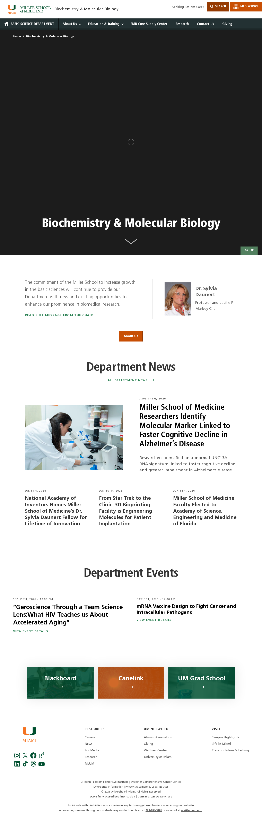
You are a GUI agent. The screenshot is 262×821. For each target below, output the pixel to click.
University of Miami (158, 757)
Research (182, 24)
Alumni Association (158, 737)
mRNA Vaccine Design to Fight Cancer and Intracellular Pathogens (186, 609)
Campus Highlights (225, 737)
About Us (70, 24)
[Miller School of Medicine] (29, 9)
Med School (246, 7)
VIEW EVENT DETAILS (30, 631)
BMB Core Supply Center (149, 24)
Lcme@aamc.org (161, 796)
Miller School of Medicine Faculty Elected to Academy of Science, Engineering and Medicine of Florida (205, 511)
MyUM (89, 764)
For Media (92, 750)
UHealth (86, 782)
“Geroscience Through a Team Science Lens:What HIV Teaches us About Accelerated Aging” (68, 615)
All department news (128, 380)
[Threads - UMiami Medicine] (34, 766)
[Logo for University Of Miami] (29, 735)
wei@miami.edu (191, 810)
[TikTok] (26, 766)
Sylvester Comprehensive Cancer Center (156, 782)
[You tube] (41, 766)
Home (17, 36)
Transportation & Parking (230, 750)
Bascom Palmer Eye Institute (111, 782)
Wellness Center (155, 750)
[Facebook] (18, 757)
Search (220, 6)
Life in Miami (221, 744)
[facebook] (34, 757)
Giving (227, 24)
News (88, 744)
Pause (249, 250)
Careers (90, 737)
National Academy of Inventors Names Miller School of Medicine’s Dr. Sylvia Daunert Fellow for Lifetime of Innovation (56, 511)
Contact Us (205, 24)
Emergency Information (108, 787)
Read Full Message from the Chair (59, 315)
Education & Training (104, 24)
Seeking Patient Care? (188, 7)
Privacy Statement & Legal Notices (146, 787)
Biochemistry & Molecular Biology (86, 9)
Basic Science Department (32, 24)
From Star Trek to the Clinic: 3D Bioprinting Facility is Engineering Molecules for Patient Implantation (125, 511)
